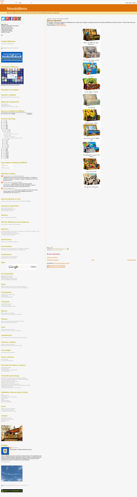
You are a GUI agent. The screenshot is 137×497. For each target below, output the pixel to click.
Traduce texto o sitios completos (9, 256)
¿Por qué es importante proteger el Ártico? (13, 138)
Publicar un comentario (52, 257)
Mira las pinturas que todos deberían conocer (12, 321)
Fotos (2, 394)
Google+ (2, 0)
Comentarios (6, 168)
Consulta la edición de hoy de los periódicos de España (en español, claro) (20, 231)
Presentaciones (5, 395)
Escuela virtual (5, 368)
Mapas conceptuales (6, 401)
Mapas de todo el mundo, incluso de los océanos (13, 286)
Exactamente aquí (5, 105)
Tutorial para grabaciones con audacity (11, 387)
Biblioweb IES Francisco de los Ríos (10, 97)
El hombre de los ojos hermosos (11, 133)
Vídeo (2, 399)
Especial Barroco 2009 (7, 210)
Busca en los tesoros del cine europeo (11, 330)
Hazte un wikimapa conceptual (9, 279)
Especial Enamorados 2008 (8, 209)
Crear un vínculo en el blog (8, 380)
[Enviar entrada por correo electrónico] (67, 248)
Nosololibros (17, 9)
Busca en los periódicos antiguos (9, 241)
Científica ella (4, 295)
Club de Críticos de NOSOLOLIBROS (12, 182)
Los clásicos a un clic (6, 303)
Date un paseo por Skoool (7, 344)
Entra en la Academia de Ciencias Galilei (11, 345)
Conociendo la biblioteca (8, 189)
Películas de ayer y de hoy (8, 329)
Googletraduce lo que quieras (8, 257)
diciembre (6, 129)
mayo (5, 142)
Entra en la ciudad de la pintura (9, 322)
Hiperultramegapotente (7, 297)
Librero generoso (7, 132)
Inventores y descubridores (8, 352)
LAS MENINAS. (6, 183)
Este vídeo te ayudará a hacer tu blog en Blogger (13, 378)
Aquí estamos (4, 104)
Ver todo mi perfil (5, 461)
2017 (4, 124)
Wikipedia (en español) (7, 276)
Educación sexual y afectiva (8, 408)
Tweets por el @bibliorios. (7, 43)
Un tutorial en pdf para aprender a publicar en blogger (15, 379)
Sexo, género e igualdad (7, 409)
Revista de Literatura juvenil (8, 306)
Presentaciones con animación (9, 397)
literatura (60, 249)
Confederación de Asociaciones (9, 369)
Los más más (4, 359)
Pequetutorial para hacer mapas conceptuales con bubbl (15, 385)
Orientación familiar (6, 367)
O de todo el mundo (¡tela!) (8, 234)
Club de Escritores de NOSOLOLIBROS (13, 176)
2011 (4, 152)
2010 (4, 153)
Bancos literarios (7, 135)
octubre (6, 139)
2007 (4, 158)
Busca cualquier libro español (8, 217)
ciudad (56, 249)
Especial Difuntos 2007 (7, 208)
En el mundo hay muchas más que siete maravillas (14, 337)
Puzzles (3, 421)
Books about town (61, 25)
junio (5, 140)
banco (53, 249)
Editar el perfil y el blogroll (7, 382)
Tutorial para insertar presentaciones (10, 384)
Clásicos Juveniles (6, 305)
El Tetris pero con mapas (7, 419)
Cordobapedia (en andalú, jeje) (9, 278)
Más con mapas (5, 420)
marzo (5, 144)
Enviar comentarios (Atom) (62, 263)
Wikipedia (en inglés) (6, 277)
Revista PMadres (5, 371)
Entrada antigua (131, 260)
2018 (4, 122)
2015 (4, 127)
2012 (4, 150)
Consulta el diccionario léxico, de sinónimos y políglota (15, 248)
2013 (4, 149)
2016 (4, 125)
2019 (4, 121)
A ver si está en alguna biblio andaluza (11, 224)
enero (5, 147)
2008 (4, 156)
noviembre (6, 131)
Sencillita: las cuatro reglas (8, 294)
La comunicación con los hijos (8, 411)
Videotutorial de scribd (7, 386)
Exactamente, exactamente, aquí (9, 106)
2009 (4, 155)
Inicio (92, 260)
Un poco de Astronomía (7, 360)
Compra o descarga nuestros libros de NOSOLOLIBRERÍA (16, 201)
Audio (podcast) (5, 400)
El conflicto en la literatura (9, 136)
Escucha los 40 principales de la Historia (11, 314)
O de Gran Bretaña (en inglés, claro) (10, 233)
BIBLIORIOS (14, 447)
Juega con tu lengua (6, 418)
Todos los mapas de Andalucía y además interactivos (14, 287)
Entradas (5, 165)
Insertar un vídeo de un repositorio (10, 381)
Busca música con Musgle (7, 313)
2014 (4, 128)
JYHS (51, 247)
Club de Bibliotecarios (9, 188)
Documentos (4, 398)
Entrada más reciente (53, 260)
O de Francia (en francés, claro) (9, 232)
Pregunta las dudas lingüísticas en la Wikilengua (13, 249)
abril (5, 143)
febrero (6, 146)
